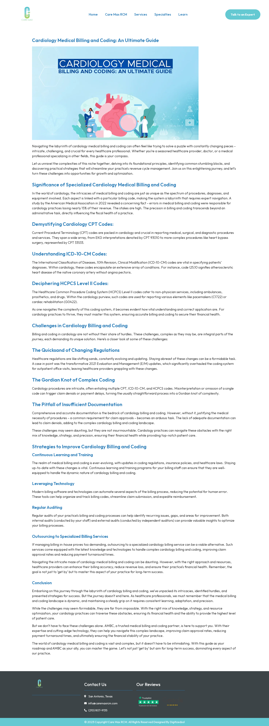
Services (140, 14)
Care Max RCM (116, 14)
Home (93, 14)
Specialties (162, 14)
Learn (183, 14)
